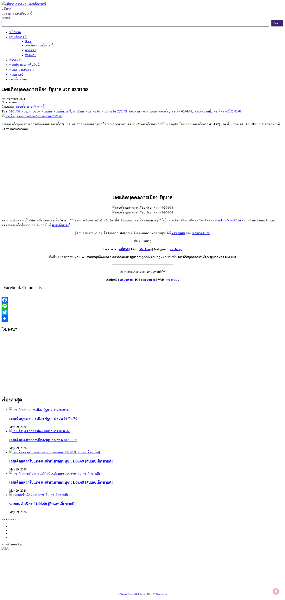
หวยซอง (7, 577)
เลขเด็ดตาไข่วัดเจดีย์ (25, 587)
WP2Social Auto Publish (128, 594)
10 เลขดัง (156, 587)
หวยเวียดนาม (201, 233)
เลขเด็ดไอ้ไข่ (144, 582)
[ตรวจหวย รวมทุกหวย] (3, 548)
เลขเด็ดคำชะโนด (123, 582)
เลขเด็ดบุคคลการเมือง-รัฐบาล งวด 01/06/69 (43, 440)
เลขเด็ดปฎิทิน (233, 582)
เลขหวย (100, 577)
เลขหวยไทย (164, 577)
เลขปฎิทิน (216, 582)
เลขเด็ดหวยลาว (222, 577)
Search (6, 17)
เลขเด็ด (128, 577)
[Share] (142, 318)
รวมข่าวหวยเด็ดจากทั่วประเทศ (174, 582)
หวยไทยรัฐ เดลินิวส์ (227, 220)
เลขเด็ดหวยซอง (144, 577)
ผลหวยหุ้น (178, 233)
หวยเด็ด (64, 577)
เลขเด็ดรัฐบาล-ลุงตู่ (93, 587)
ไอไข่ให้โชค (172, 587)
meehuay (176, 249)
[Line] (142, 306)
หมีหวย (124, 249)
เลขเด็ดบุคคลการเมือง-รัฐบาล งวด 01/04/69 (43, 419)
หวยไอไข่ (202, 582)
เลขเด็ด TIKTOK (205, 587)
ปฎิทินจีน (187, 587)
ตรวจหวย (126, 279)
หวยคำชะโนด (18, 582)
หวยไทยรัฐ (39, 577)
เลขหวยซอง (114, 577)
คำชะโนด (262, 577)
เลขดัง (177, 577)
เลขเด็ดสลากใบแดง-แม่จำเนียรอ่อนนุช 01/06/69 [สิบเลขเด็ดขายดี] (61, 461)
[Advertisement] (142, 162)
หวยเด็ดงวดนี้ (60, 225)
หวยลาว (187, 577)
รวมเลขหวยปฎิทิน (85, 582)
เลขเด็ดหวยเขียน (69, 587)
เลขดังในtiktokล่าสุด (120, 587)
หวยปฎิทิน (224, 587)
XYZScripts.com (160, 594)
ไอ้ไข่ (146, 587)
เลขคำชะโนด (63, 582)
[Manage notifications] (276, 591)
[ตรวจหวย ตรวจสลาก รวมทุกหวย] (7, 548)
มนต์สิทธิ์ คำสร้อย (41, 582)
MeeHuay (145, 249)
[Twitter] (142, 312)
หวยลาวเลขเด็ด (244, 577)
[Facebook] (142, 300)
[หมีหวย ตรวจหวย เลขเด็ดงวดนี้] (24, 4)
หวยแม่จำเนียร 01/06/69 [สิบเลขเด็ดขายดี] (42, 504)
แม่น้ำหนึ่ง (250, 582)
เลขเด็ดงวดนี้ (22, 577)
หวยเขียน (104, 582)
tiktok (138, 587)
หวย (73, 577)
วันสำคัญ (263, 582)
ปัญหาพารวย (203, 577)
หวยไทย (52, 577)
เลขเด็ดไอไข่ (48, 587)
